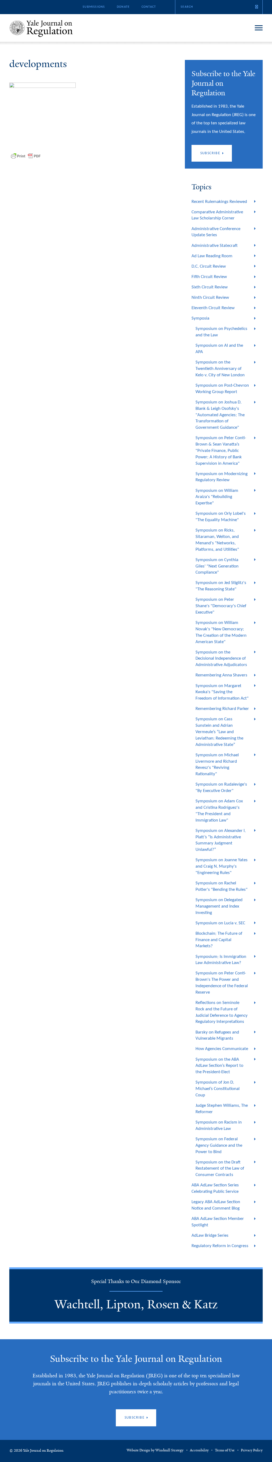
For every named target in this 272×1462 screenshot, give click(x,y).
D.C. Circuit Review (209, 266)
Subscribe (210, 153)
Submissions (94, 7)
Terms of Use (225, 1450)
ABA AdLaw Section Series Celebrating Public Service (215, 1188)
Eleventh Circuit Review (213, 308)
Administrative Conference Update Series (216, 232)
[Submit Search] (256, 7)
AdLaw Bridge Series (210, 1235)
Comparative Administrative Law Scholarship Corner (217, 215)
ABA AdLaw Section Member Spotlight (218, 1221)
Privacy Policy (252, 1450)
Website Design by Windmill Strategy (155, 1450)
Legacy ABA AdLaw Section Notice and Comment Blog (216, 1205)
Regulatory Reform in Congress (220, 1246)
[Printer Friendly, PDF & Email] (25, 156)
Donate (123, 7)
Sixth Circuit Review (210, 287)
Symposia (200, 318)
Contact (149, 7)
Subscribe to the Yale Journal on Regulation (136, 1359)
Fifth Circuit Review (209, 277)
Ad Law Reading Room (212, 256)
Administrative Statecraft (214, 245)
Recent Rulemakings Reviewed (219, 201)
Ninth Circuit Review (210, 297)
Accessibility (199, 1450)
